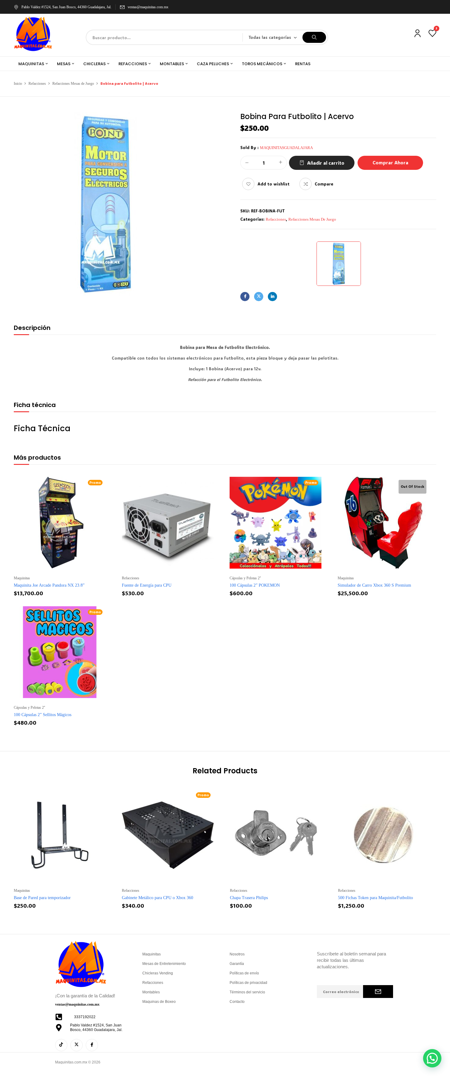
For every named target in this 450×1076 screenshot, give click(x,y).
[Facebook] (244, 296)
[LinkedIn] (272, 296)
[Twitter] (258, 296)
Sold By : (249, 147)
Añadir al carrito (325, 163)
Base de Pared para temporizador (42, 897)
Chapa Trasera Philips (249, 897)
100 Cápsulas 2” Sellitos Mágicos (42, 714)
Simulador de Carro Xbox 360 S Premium (374, 585)
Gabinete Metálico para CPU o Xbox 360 (157, 897)
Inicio (18, 83)
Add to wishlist (273, 183)
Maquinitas (22, 578)
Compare (324, 183)
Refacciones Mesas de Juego (73, 83)
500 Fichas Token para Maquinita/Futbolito (375, 897)
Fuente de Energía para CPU (146, 585)
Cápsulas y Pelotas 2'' (245, 578)
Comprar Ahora (390, 162)
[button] (432, 1058)
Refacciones (37, 83)
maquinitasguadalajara (286, 147)
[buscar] (314, 37)
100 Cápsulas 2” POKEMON (255, 585)
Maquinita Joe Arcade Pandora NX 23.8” (49, 585)
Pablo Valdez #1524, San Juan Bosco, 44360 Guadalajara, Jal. (66, 7)
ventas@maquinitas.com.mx (148, 7)
